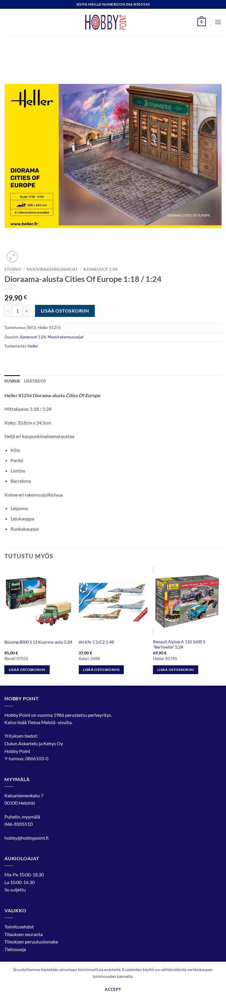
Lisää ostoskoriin (65, 310)
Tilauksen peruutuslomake (31, 941)
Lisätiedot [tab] (35, 381)
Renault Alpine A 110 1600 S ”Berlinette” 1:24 (179, 644)
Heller (33, 346)
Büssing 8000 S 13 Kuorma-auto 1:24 (38, 641)
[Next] (221, 625)
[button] (201, 22)
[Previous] (4, 625)
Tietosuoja (15, 949)
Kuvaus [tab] (12, 381)
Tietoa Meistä (41, 722)
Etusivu (12, 269)
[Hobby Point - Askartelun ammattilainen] (113, 22)
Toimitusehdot (19, 926)
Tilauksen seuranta (23, 934)
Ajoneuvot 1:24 (100, 269)
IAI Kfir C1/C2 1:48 (96, 641)
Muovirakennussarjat (52, 269)
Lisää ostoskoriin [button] (27, 669)
